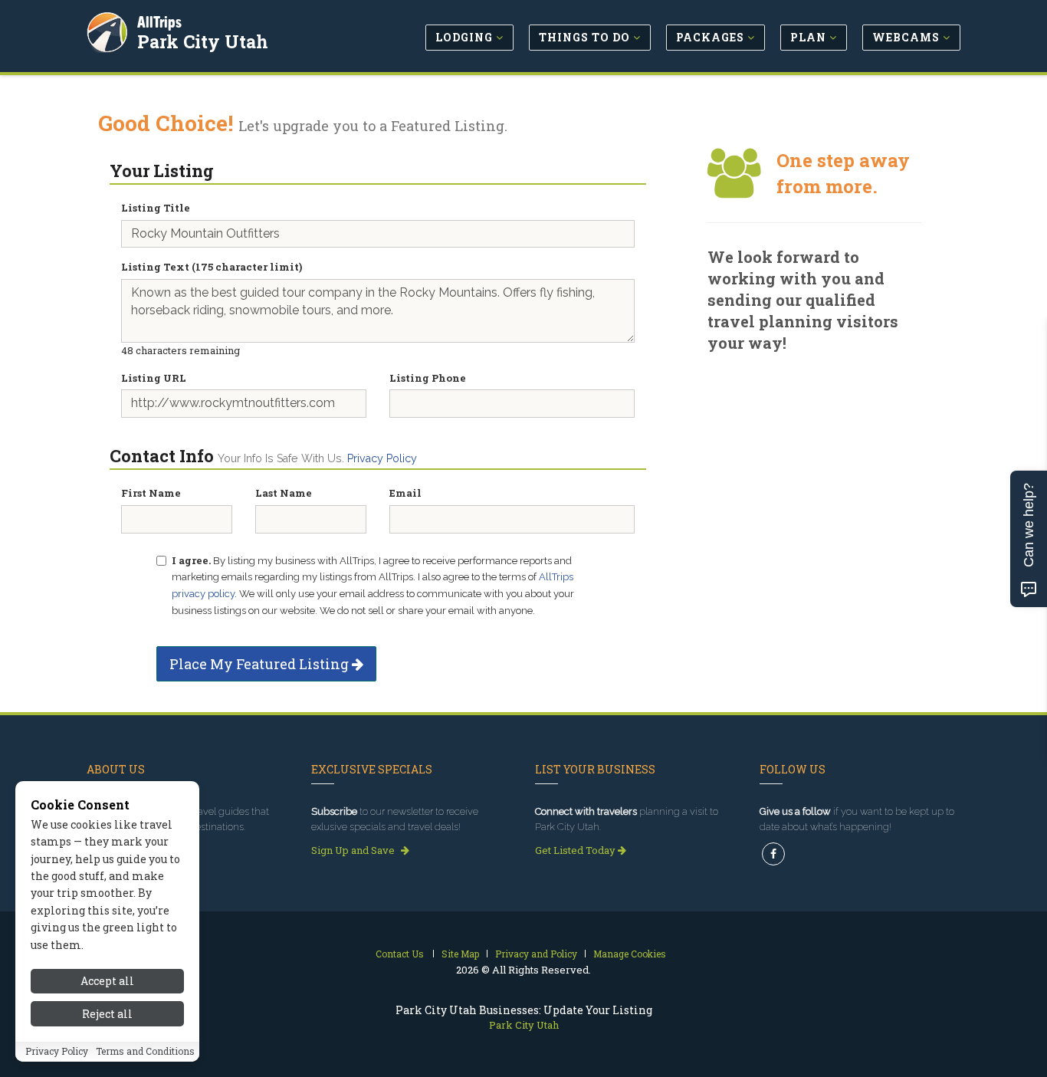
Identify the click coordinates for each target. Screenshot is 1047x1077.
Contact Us (400, 953)
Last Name (283, 493)
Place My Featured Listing (260, 664)
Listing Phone (427, 378)
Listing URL (153, 378)
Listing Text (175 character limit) (211, 267)
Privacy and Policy (536, 953)
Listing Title (155, 208)
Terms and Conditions (145, 1052)
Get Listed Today (576, 850)
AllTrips (159, 22)
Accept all (107, 981)
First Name (151, 493)
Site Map (460, 953)
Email (405, 493)
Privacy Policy (382, 458)
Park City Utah (202, 41)
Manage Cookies (629, 953)
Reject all (107, 1013)
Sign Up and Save (354, 850)
